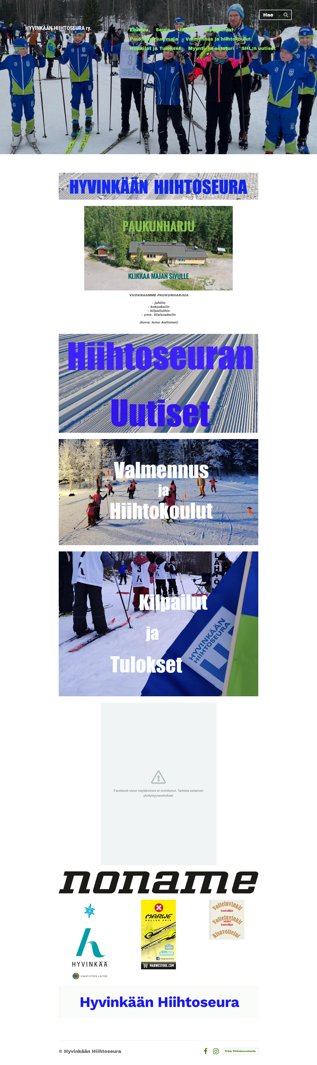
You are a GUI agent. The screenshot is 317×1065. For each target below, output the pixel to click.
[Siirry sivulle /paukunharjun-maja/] (158, 248)
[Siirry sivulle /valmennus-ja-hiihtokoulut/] (158, 492)
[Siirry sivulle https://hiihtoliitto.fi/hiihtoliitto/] (89, 911)
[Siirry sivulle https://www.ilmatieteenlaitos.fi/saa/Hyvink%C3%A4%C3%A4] (90, 976)
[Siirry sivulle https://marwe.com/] (158, 934)
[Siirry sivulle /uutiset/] (158, 383)
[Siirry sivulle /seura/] (158, 186)
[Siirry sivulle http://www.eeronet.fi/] (227, 920)
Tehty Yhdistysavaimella (240, 1051)
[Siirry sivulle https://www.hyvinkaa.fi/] (89, 947)
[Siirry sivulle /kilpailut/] (158, 623)
